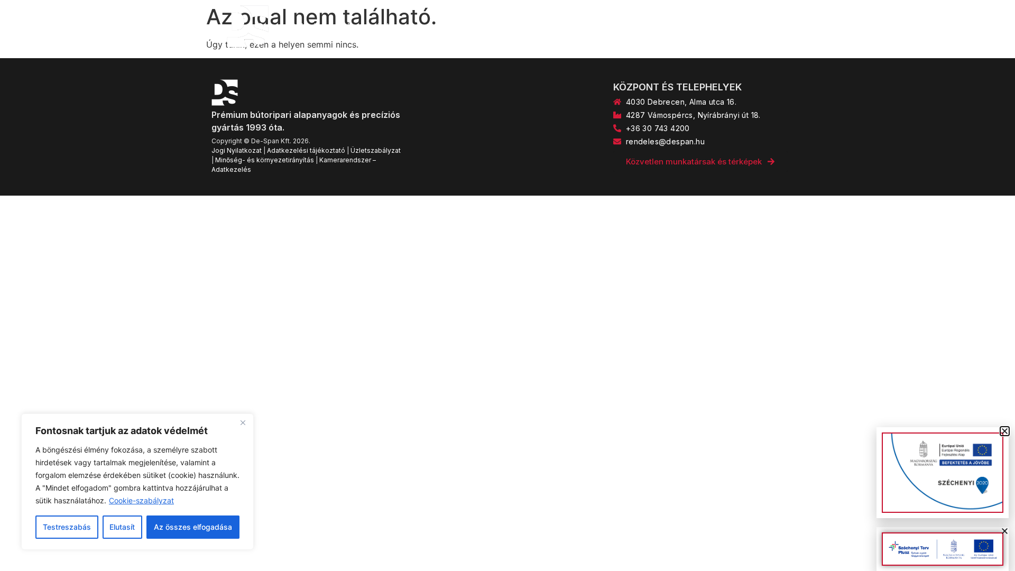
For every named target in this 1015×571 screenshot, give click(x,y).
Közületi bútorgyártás (612, 26)
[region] (137, 481)
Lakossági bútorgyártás (501, 26)
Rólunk (304, 26)
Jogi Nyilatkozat (236, 150)
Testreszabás (67, 526)
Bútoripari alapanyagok (386, 26)
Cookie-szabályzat (141, 500)
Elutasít (122, 526)
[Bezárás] (242, 422)
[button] (1005, 531)
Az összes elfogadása (193, 526)
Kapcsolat (696, 26)
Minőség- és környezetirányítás (264, 160)
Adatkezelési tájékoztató (306, 150)
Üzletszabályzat (375, 150)
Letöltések (757, 26)
